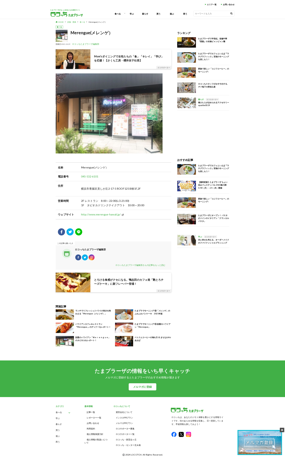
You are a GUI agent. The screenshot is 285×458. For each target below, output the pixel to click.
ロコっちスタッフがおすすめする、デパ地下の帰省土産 (213, 85)
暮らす (145, 13)
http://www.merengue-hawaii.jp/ (101, 214)
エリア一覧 (212, 4)
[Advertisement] (203, 131)
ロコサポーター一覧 (125, 434)
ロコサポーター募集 (125, 428)
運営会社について (124, 412)
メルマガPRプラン (124, 423)
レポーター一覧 (94, 417)
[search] (231, 13)
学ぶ (132, 13)
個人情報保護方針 (95, 434)
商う (185, 13)
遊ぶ (172, 13)
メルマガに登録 (142, 386)
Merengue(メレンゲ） (98, 22)
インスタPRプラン (124, 417)
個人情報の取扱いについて (95, 441)
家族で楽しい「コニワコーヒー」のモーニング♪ (213, 70)
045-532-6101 (89, 176)
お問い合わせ (229, 4)
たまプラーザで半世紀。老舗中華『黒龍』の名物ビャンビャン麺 (212, 40)
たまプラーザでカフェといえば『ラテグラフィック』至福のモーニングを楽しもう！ (213, 56)
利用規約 (91, 428)
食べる (118, 13)
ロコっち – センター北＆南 (128, 445)
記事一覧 (91, 412)
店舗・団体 (71, 22)
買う (158, 13)
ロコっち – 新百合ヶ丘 (126, 439)
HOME (61, 22)
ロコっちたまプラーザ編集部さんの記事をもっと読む (140, 265)
